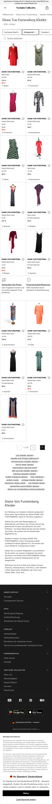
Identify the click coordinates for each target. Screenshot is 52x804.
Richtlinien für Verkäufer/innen (18, 641)
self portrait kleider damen (24, 470)
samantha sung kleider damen (24, 486)
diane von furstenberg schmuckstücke (26, 489)
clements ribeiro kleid (15, 483)
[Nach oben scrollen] (42, 447)
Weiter (26, 793)
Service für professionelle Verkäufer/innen (23, 645)
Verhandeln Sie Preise (12, 284)
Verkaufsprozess (11, 637)
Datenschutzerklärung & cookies (25, 729)
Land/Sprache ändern (26, 799)
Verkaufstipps (10, 633)
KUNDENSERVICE (11, 654)
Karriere (7, 686)
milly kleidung (37, 476)
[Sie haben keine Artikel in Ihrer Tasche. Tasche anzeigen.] (47, 7)
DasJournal (9, 690)
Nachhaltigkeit (10, 678)
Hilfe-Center (9, 658)
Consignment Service (13, 600)
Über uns (8, 674)
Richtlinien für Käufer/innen (16, 621)
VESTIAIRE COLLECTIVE (14, 670)
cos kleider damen (24, 455)
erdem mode (13, 480)
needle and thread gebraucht (25, 458)
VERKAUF (8, 629)
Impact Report (10, 682)
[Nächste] (32, 447)
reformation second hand (24, 467)
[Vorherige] (19, 447)
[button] (47, 7)
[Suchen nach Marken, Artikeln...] (4, 7)
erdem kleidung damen (17, 476)
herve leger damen (25, 464)
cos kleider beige (36, 483)
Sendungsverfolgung (13, 613)
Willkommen (8, 14)
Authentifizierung (12, 617)
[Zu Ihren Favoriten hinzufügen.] (23, 72)
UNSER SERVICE (11, 592)
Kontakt (7, 661)
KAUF (6, 609)
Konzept (7, 596)
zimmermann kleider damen (24, 461)
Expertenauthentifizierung (38, 284)
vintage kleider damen (32, 480)
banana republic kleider (24, 473)
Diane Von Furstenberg (26, 14)
